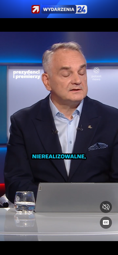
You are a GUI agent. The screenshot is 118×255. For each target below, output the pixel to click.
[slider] (59, 246)
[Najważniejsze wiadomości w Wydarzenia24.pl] (59, 9)
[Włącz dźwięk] (106, 207)
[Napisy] (106, 223)
